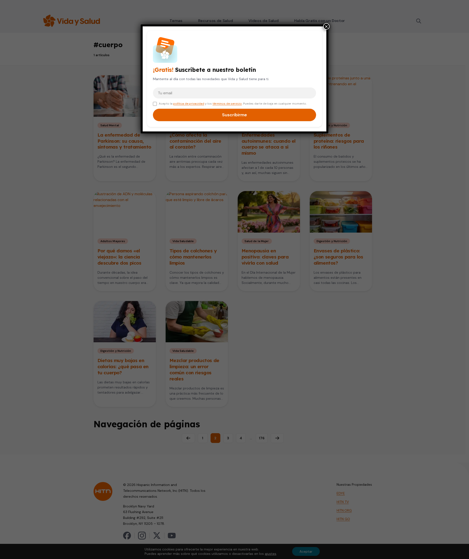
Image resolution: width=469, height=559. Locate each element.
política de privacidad (188, 104)
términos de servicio (227, 104)
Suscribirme (234, 115)
